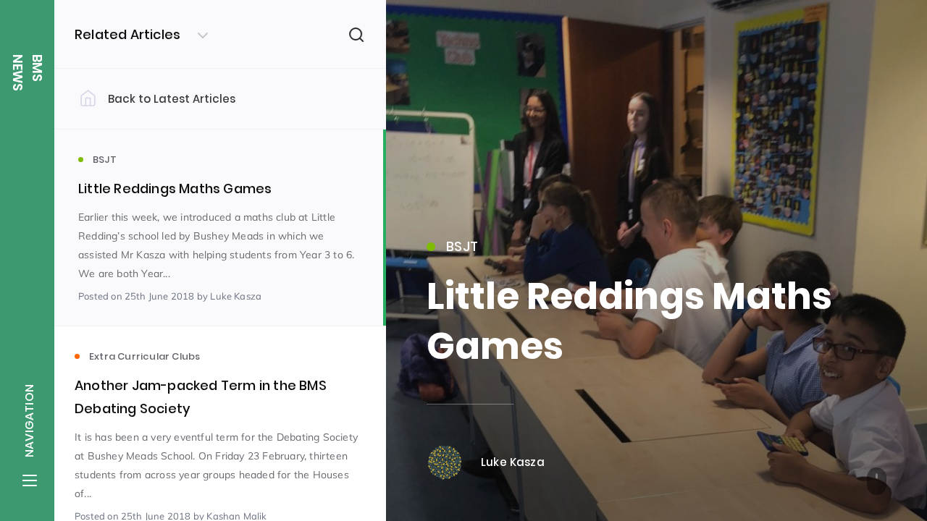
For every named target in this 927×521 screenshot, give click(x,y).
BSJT (462, 246)
